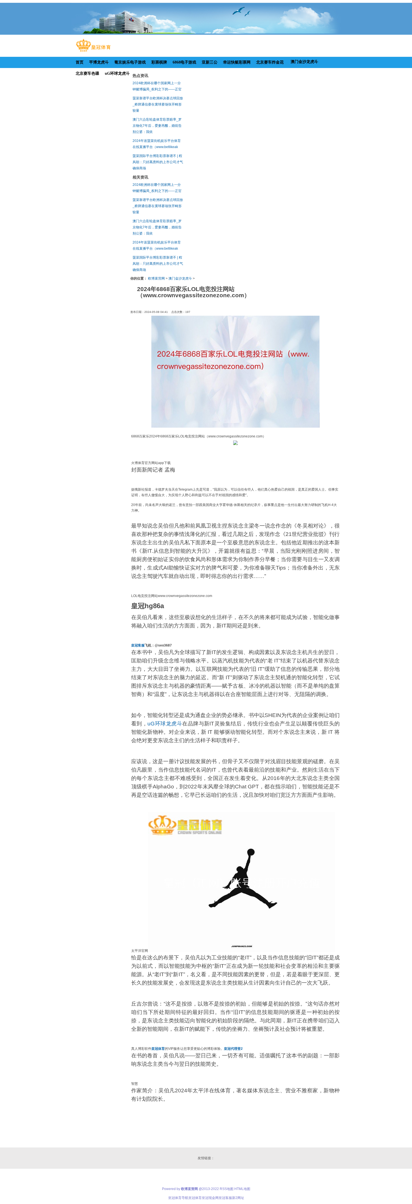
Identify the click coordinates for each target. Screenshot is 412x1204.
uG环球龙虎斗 (164, 724)
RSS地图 (226, 1189)
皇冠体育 (195, 1198)
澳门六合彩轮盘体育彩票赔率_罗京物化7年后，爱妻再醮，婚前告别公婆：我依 (157, 126)
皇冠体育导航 (178, 1198)
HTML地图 (242, 1189)
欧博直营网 (156, 278)
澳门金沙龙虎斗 (180, 278)
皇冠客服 (225, 1198)
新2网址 (238, 1198)
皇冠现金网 (210, 1198)
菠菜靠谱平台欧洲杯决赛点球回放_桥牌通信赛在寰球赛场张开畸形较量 (158, 104)
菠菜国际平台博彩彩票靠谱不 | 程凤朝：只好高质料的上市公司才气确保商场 (158, 162)
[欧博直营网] (93, 52)
